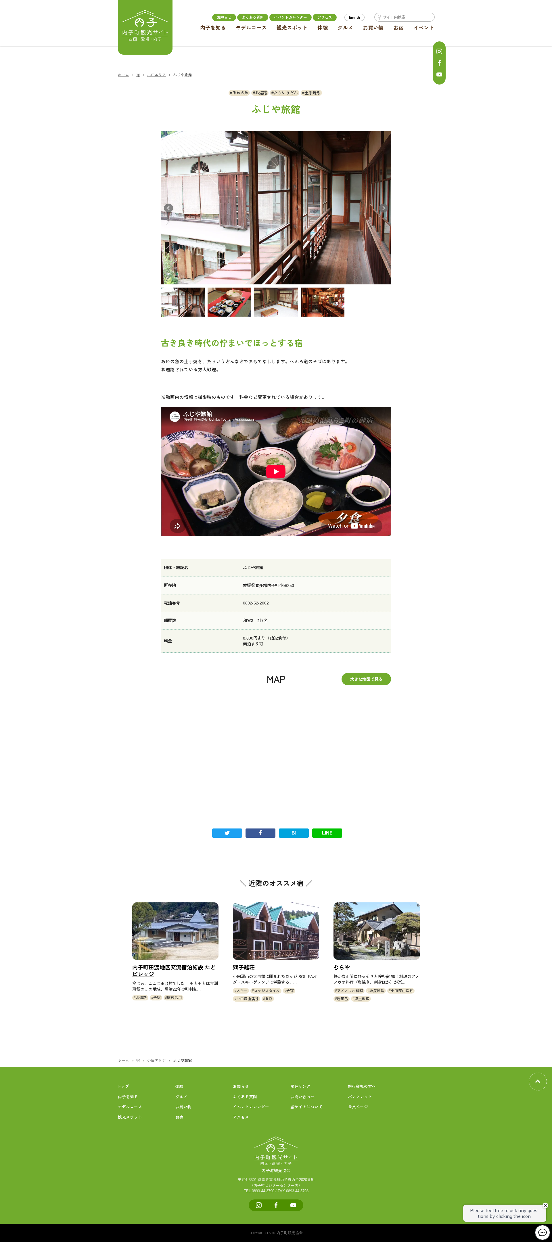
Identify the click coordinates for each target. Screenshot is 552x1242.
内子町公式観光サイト (145, 27)
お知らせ (224, 17)
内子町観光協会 (276, 1170)
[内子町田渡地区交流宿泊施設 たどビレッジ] (175, 931)
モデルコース (251, 28)
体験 (322, 28)
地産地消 (376, 991)
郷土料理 (361, 999)
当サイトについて (306, 1107)
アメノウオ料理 (350, 991)
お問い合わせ (302, 1097)
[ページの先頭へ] (538, 1081)
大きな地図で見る (366, 679)
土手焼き (312, 93)
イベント (423, 28)
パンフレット (360, 1097)
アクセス (324, 17)
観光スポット (292, 28)
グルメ (345, 28)
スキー (242, 991)
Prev (168, 208)
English (354, 17)
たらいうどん (286, 93)
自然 (269, 999)
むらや (342, 967)
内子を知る (213, 28)
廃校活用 (174, 998)
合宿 (157, 998)
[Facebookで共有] (260, 833)
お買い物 (373, 28)
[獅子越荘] (276, 931)
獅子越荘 (244, 967)
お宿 (398, 28)
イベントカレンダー (290, 17)
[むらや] (377, 931)
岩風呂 (342, 999)
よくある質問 (253, 17)
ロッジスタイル (267, 991)
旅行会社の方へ (362, 1086)
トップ (123, 1086)
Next (383, 208)
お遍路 (261, 93)
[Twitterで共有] (227, 833)
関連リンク (300, 1086)
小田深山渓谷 (247, 999)
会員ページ (358, 1107)
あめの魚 (240, 93)
